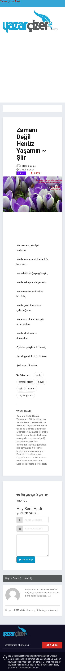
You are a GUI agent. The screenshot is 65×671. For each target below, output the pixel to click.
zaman (31, 388)
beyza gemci (26, 395)
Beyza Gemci (29, 166)
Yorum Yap (27, 559)
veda (38, 375)
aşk (21, 388)
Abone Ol (52, 645)
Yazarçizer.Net (10, 1)
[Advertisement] (32, 67)
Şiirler (21, 173)
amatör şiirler (26, 381)
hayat (41, 381)
